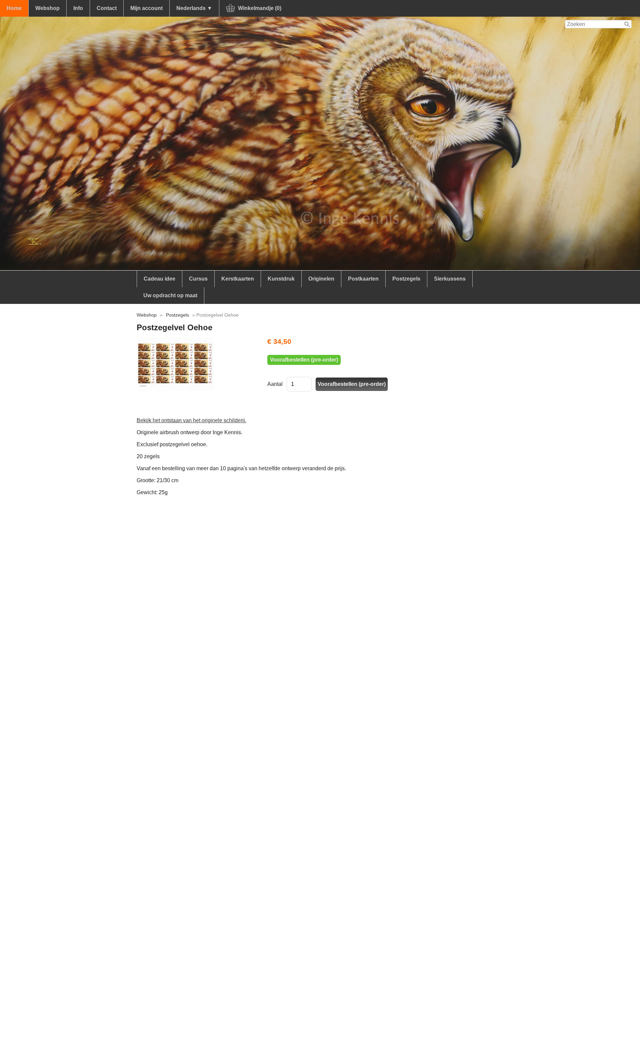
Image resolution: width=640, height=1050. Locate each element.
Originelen (321, 279)
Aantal (275, 384)
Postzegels (406, 279)
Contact (107, 8)
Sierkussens (450, 279)
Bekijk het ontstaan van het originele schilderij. (191, 420)
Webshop (47, 8)
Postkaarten (363, 279)
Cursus (198, 279)
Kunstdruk (281, 279)
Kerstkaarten (237, 279)
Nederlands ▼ (194, 8)
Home (14, 8)
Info (78, 8)
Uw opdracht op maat (170, 295)
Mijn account (146, 8)
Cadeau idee (159, 279)
